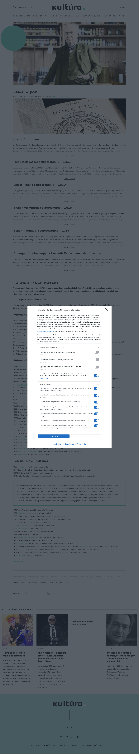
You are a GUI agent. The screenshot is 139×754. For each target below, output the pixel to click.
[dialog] (69, 377)
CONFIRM (54, 436)
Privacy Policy (82, 444)
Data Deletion (57, 444)
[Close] (107, 310)
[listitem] (69, 347)
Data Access (69, 444)
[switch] (96, 352)
